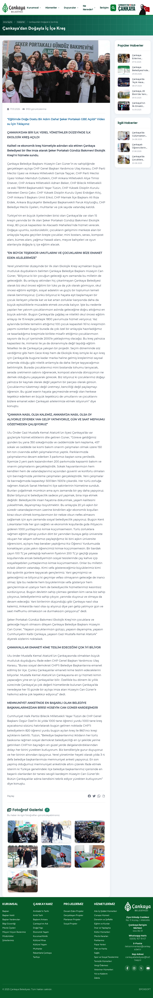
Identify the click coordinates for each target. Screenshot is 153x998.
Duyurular (71, 7)
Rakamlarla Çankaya (42, 953)
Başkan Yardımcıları (11, 919)
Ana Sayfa (7, 22)
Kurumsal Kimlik (40, 936)
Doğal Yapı (38, 928)
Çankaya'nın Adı (40, 923)
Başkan (5, 911)
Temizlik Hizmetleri (103, 961)
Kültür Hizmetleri (102, 932)
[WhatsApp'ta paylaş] (98, 796)
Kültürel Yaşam (40, 944)
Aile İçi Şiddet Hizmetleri (105, 911)
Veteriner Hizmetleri (103, 969)
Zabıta (97, 978)
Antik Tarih (38, 915)
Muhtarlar (37, 948)
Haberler (21, 22)
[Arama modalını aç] (113, 7)
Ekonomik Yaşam (41, 932)
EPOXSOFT (145, 989)
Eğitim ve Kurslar (102, 923)
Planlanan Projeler (72, 919)
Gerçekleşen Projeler (73, 915)
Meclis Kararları (101, 936)
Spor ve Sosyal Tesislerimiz (106, 957)
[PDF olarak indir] (103, 796)
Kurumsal (34, 7)
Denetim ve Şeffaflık (103, 919)
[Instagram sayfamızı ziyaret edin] (134, 968)
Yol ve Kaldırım (101, 974)
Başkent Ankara (40, 919)
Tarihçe (36, 957)
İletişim (104, 7)
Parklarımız (99, 940)
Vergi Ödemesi (101, 965)
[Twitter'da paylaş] (94, 796)
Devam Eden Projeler (74, 911)
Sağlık (97, 953)
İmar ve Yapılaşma (102, 928)
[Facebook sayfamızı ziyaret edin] (127, 968)
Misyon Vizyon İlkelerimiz (14, 932)
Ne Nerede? (89, 7)
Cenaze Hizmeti (101, 915)
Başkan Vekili (8, 915)
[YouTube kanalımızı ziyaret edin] (148, 968)
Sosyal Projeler (70, 923)
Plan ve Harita (100, 948)
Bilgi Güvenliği (9, 923)
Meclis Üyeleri (9, 928)
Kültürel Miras (39, 940)
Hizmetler (52, 7)
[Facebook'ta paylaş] (89, 796)
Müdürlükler (8, 936)
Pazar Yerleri (100, 944)
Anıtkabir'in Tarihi (41, 911)
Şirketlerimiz (8, 940)
